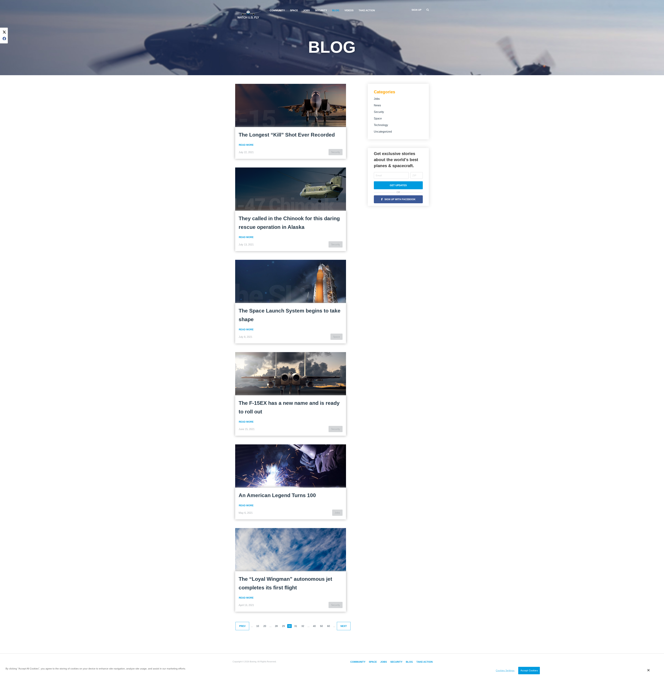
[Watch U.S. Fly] (248, 13)
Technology (381, 125)
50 (321, 626)
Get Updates (398, 185)
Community (277, 10)
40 (314, 626)
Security (321, 10)
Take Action (367, 10)
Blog (335, 10)
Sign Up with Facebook (400, 199)
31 (295, 626)
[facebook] (4, 39)
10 (257, 626)
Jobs (306, 10)
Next (343, 626)
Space (294, 10)
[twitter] (4, 32)
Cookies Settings (505, 670)
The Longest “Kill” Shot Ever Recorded (287, 135)
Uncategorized (383, 131)
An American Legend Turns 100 (277, 495)
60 (328, 626)
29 (283, 626)
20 (264, 626)
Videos (348, 10)
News (377, 105)
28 (276, 626)
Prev (242, 626)
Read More (246, 144)
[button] (648, 670)
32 (302, 626)
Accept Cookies (529, 670)
